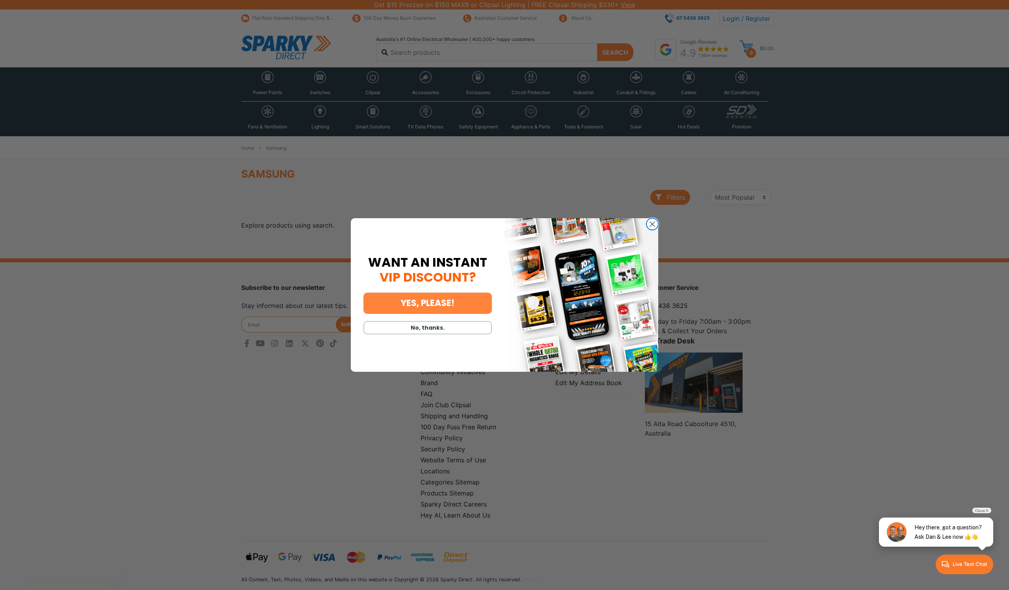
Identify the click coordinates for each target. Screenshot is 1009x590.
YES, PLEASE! (427, 303)
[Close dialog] (652, 224)
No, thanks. (428, 328)
